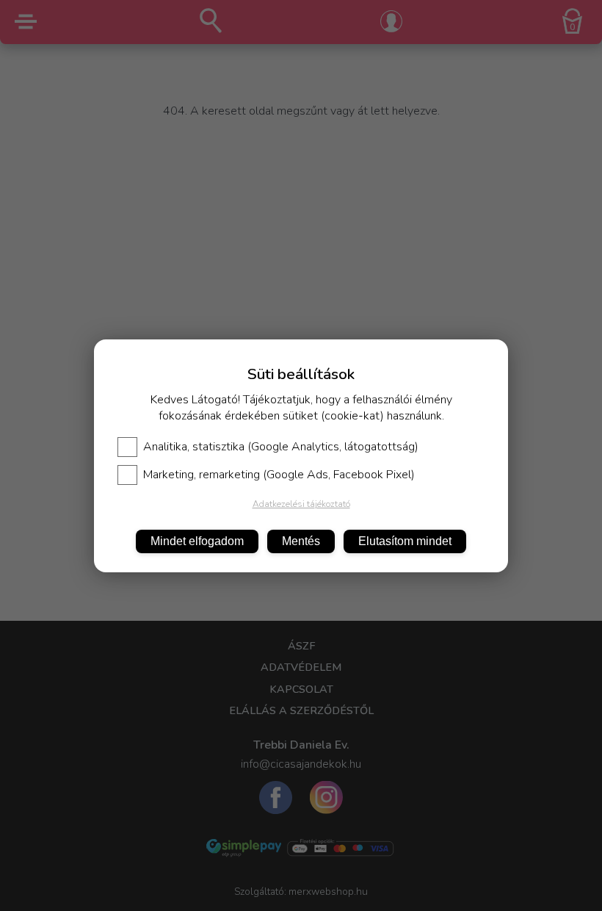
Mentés (301, 541)
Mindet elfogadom (197, 541)
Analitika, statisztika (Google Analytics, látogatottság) (280, 446)
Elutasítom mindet (405, 541)
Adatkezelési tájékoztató (301, 504)
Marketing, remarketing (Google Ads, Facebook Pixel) (279, 474)
